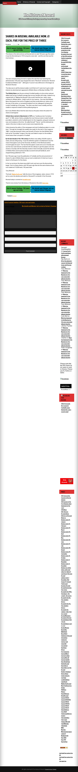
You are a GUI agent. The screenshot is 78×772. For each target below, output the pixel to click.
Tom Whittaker (65, 724)
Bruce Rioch (64, 634)
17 (61, 168)
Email (7, 236)
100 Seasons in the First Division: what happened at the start (66, 505)
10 (61, 166)
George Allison (65, 654)
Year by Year (64, 742)
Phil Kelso (63, 690)
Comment (8, 214)
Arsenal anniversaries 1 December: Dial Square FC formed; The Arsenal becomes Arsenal (66, 581)
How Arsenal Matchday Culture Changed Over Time (66, 96)
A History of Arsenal (29, 2)
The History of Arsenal (39, 14)
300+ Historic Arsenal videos (65, 513)
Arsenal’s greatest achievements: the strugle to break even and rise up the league (66, 88)
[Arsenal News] (64, 122)
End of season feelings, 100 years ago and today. (20, 202)
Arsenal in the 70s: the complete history (66, 606)
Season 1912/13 (65, 708)
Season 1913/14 (65, 698)
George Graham (65, 656)
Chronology (64, 638)
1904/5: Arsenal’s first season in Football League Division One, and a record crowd (66, 42)
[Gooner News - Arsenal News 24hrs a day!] (64, 149)
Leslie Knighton (65, 680)
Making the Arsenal (66, 684)
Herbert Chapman (66, 672)
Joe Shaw (63, 678)
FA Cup (63, 650)
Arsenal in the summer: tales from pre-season (66, 612)
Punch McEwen (65, 694)
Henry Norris (64, 666)
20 (68, 168)
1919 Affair (64, 510)
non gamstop (62, 761)
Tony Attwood (24, 44)
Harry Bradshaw (65, 662)
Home (19, 2)
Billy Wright (64, 632)
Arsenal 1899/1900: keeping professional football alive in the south (66, 66)
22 (73, 168)
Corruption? (64, 646)
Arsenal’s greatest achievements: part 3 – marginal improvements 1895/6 (66, 104)
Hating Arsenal (65, 664)
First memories (65, 652)
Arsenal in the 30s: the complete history (66, 600)
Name (7, 230)
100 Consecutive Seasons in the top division (66, 498)
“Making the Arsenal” (17, 174)
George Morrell (65, 658)
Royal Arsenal (64, 696)
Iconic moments (65, 676)
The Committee (65, 718)
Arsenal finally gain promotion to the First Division (66, 50)
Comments (64, 640)
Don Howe (63, 648)
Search (69, 129)
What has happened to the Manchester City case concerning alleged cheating (65, 275)
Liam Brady (64, 682)
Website (7, 243)
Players (63, 692)
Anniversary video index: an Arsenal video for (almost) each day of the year (66, 571)
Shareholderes (65, 710)
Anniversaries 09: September (65, 553)
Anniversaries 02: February (65, 525)
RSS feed (63, 400)
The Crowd (64, 720)
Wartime (63, 730)
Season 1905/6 (65, 702)
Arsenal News (64, 389)
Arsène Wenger (65, 628)
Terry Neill (64, 712)
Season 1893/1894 (66, 700)
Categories (55, 2)
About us (63, 518)
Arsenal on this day (66, 618)
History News (64, 674)
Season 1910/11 (65, 706)
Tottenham (64, 726)
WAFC (62, 728)
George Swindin (65, 660)
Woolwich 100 (64, 736)
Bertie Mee (64, 630)
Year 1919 (63, 740)
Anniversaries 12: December (65, 565)
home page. (45, 183)
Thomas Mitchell (65, 722)
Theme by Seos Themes (50, 769)
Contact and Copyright (43, 2)
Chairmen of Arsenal (66, 636)
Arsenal (14, 196)
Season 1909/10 (65, 704)
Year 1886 (63, 738)
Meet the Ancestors (66, 686)
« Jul (61, 176)
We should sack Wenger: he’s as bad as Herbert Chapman (39, 206)
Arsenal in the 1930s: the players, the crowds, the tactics (66, 594)
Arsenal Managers (66, 616)
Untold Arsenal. (27, 179)
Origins (63, 688)
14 (70, 166)
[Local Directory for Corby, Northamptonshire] (64, 748)
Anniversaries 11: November (65, 561)
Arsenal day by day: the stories (66, 589)
